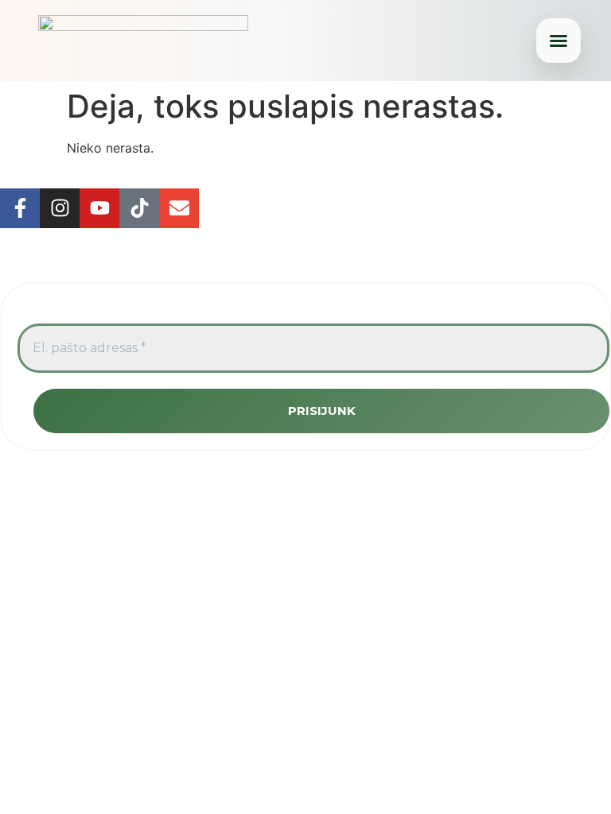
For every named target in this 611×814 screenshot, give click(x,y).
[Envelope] (179, 208)
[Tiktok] (139, 208)
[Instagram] (60, 208)
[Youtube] (99, 208)
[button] (558, 40)
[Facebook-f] (20, 208)
